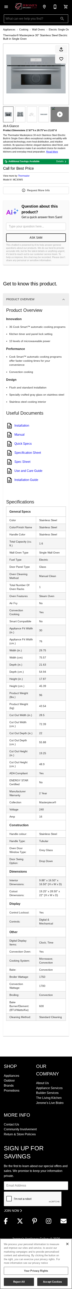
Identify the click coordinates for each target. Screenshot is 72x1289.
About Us (42, 1083)
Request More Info (38, 190)
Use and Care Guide (28, 470)
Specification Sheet (27, 452)
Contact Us (11, 1124)
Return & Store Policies (20, 1134)
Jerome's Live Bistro (50, 1102)
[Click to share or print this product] (61, 49)
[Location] (44, 6)
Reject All (19, 1281)
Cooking (23, 29)
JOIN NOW (12, 1210)
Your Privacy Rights (36, 1270)
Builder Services (47, 1092)
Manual (19, 434)
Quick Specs (23, 443)
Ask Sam (36, 237)
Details (60, 161)
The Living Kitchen (49, 1097)
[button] (6, 6)
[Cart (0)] (65, 6)
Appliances (9, 29)
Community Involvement (20, 1129)
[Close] (67, 1244)
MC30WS (18, 180)
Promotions (11, 1090)
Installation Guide (26, 479)
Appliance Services (49, 1088)
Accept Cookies (52, 1281)
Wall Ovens (38, 29)
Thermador (24, 175)
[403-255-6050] (55, 6)
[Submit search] (62, 18)
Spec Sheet (22, 461)
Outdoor (9, 1080)
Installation (21, 425)
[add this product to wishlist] (61, 59)
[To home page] (26, 7)
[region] (36, 1264)
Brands (9, 1085)
